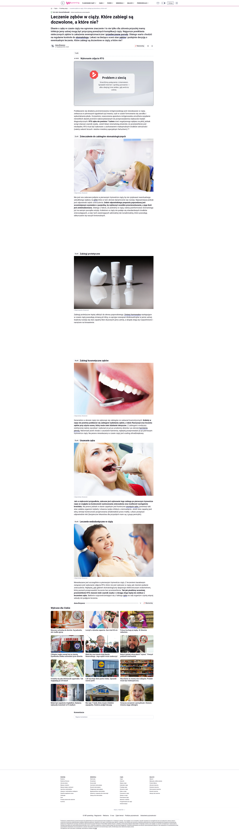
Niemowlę (119, 3)
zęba (125, 595)
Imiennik (122, 781)
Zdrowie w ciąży (124, 789)
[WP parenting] (74, 3)
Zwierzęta (62, 795)
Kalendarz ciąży (124, 785)
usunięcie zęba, (132, 506)
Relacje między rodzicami (66, 787)
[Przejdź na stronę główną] (63, 4)
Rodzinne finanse (64, 781)
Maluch (130, 3)
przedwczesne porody (117, 34)
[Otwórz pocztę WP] (157, 3)
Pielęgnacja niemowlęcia (96, 789)
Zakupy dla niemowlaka (96, 795)
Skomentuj (140, 46)
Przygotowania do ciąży (126, 801)
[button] (163, 3)
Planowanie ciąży (88, 3)
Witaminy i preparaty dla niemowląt (99, 793)
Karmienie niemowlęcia (96, 785)
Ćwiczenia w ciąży (124, 793)
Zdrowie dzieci (64, 783)
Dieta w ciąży (123, 791)
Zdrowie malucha (154, 785)
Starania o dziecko (124, 799)
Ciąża (101, 3)
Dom (61, 797)
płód (95, 200)
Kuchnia (62, 801)
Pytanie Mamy (153, 783)
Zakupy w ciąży (124, 795)
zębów (122, 37)
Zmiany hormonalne (132, 314)
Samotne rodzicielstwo (66, 789)
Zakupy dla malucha (155, 793)
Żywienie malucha (154, 787)
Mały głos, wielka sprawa (156, 781)
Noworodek (93, 783)
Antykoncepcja (123, 803)
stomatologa (82, 37)
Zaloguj (170, 3)
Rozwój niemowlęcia (95, 787)
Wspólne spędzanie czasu (67, 793)
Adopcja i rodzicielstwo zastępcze (68, 791)
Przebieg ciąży (123, 787)
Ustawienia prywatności (148, 815)
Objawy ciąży (123, 783)
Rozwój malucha (154, 791)
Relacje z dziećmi (64, 785)
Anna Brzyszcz (60, 45)
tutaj (95, 828)
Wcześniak (93, 781)
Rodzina (62, 779)
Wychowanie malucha (155, 789)
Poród (109, 3)
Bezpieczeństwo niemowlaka (97, 791)
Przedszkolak (142, 3)
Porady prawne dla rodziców (67, 799)
